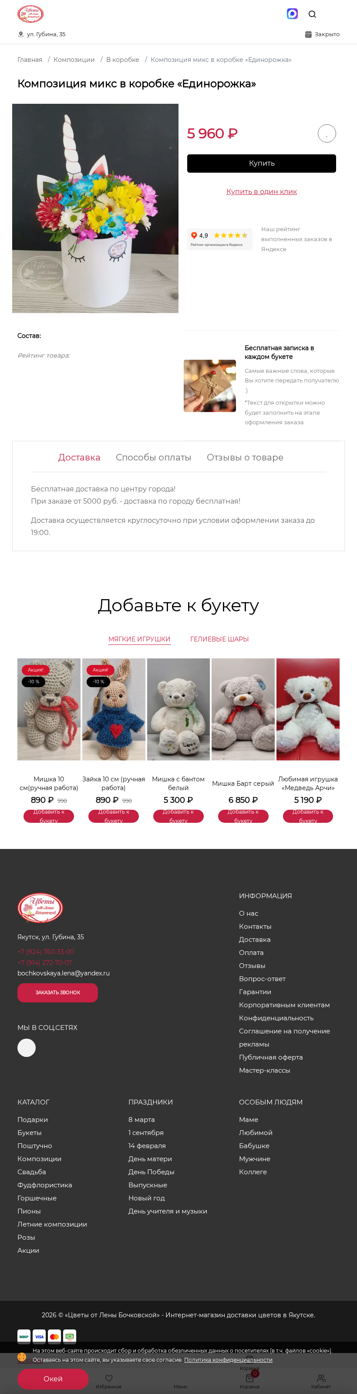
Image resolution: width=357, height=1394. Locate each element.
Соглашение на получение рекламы (284, 1037)
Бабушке (254, 1146)
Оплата (251, 952)
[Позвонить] (332, 14)
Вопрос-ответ (262, 979)
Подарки (32, 1119)
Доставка (79, 457)
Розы (26, 1237)
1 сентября (146, 1132)
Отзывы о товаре (245, 457)
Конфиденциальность (276, 1018)
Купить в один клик (261, 191)
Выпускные (147, 1185)
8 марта (141, 1119)
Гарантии (255, 992)
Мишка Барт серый (243, 783)
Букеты (29, 1132)
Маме (248, 1119)
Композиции (39, 1159)
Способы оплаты (154, 457)
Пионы (29, 1211)
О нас (248, 913)
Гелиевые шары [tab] (219, 639)
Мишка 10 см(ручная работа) (49, 783)
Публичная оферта (271, 1057)
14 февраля (147, 1146)
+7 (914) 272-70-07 (44, 963)
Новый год (146, 1198)
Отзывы (252, 965)
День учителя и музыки (167, 1211)
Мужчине (254, 1159)
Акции (28, 1250)
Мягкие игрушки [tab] (139, 639)
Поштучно (34, 1146)
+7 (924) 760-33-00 (45, 952)
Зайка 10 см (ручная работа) (113, 783)
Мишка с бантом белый (178, 783)
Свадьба (31, 1172)
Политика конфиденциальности (228, 1360)
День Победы (151, 1172)
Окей (53, 1379)
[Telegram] (273, 14)
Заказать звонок (58, 992)
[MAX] (292, 14)
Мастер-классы (264, 1070)
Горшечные (37, 1198)
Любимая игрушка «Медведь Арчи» (308, 783)
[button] (329, 727)
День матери (150, 1159)
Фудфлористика (44, 1185)
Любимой (256, 1132)
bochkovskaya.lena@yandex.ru (63, 973)
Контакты (255, 926)
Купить (262, 163)
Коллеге (253, 1172)
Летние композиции (52, 1224)
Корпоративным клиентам (284, 1005)
